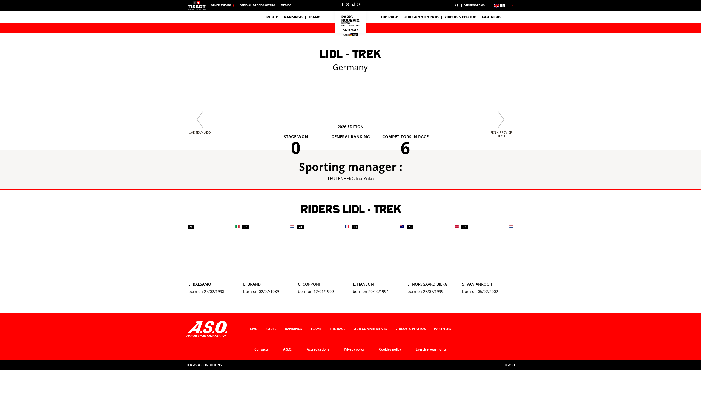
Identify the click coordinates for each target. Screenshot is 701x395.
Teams (316, 328)
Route (272, 17)
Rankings (293, 17)
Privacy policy (354, 349)
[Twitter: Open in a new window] (347, 4)
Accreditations (318, 349)
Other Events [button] (221, 5)
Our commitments (370, 328)
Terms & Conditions (204, 365)
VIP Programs (474, 5)
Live (253, 328)
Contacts (261, 349)
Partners (491, 17)
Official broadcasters (257, 5)
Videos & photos (460, 17)
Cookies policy (390, 349)
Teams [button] (314, 17)
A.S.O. (287, 349)
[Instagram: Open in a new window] (358, 4)
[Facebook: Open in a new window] (342, 4)
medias (286, 5)
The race (337, 328)
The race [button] (389, 17)
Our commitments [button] (421, 17)
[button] (456, 5)
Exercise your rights (431, 349)
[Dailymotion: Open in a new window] (353, 4)
